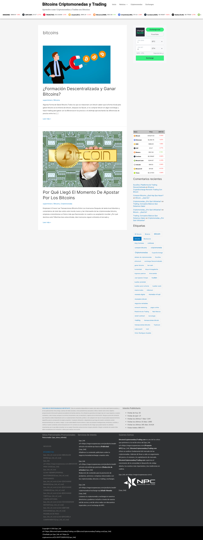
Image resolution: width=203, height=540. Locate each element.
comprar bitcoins (141, 248)
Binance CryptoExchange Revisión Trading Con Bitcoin (147, 189)
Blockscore (147, 239)
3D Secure (138, 234)
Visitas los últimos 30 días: (137, 422)
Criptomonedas (136, 4)
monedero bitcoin (141, 299)
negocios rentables (141, 303)
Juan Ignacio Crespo (141, 278)
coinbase (151, 243)
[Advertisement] (149, 95)
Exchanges (149, 4)
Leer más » (47, 118)
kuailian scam (157, 286)
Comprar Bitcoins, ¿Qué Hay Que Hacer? (148, 195)
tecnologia (151, 316)
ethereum (138, 261)
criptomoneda (156, 248)
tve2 (147, 329)
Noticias (122, 4)
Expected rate (158, 53)
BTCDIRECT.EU (48, 452)
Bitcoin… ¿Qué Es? (142, 198)
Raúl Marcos (156, 311)
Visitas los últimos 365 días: (138, 425)
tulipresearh (139, 329)
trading (137, 320)
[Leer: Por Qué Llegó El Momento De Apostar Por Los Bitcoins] (82, 159)
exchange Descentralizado (153, 261)
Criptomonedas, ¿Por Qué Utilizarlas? (147, 201)
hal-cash (150, 265)
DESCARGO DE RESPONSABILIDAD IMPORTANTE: (56, 408)
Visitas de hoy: (133, 413)
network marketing (141, 307)
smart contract (140, 316)
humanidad (138, 269)
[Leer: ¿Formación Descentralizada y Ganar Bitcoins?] (76, 64)
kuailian (154, 278)
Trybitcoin (157, 325)
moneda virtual (154, 294)
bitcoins (137, 239)
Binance (147, 234)
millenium (150, 290)
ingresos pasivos (140, 273)
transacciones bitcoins (142, 325)
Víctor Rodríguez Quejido (143, 333)
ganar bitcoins (139, 265)
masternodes (139, 290)
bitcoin (157, 234)
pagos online (155, 307)
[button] (123, 4)
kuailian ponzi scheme (142, 286)
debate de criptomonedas (143, 257)
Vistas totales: (132, 428)
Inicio (114, 4)
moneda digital (140, 294)
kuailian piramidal (140, 282)
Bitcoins (57, 100)
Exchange (150, 58)
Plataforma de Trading (142, 311)
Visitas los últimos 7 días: (137, 419)
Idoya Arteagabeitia (151, 269)
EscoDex (158, 257)
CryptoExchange (157, 252)
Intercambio (153, 273)
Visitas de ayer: (133, 416)
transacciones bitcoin (151, 320)
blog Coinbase (139, 243)
